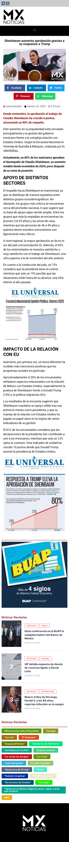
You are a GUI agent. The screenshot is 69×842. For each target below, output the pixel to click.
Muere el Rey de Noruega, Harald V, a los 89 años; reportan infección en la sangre (44, 700)
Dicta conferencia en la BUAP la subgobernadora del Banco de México (44, 634)
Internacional (47, 691)
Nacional (45, 659)
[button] (34, 30)
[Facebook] (3, 3)
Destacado (31, 626)
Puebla (44, 626)
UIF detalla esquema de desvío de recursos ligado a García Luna (44, 667)
